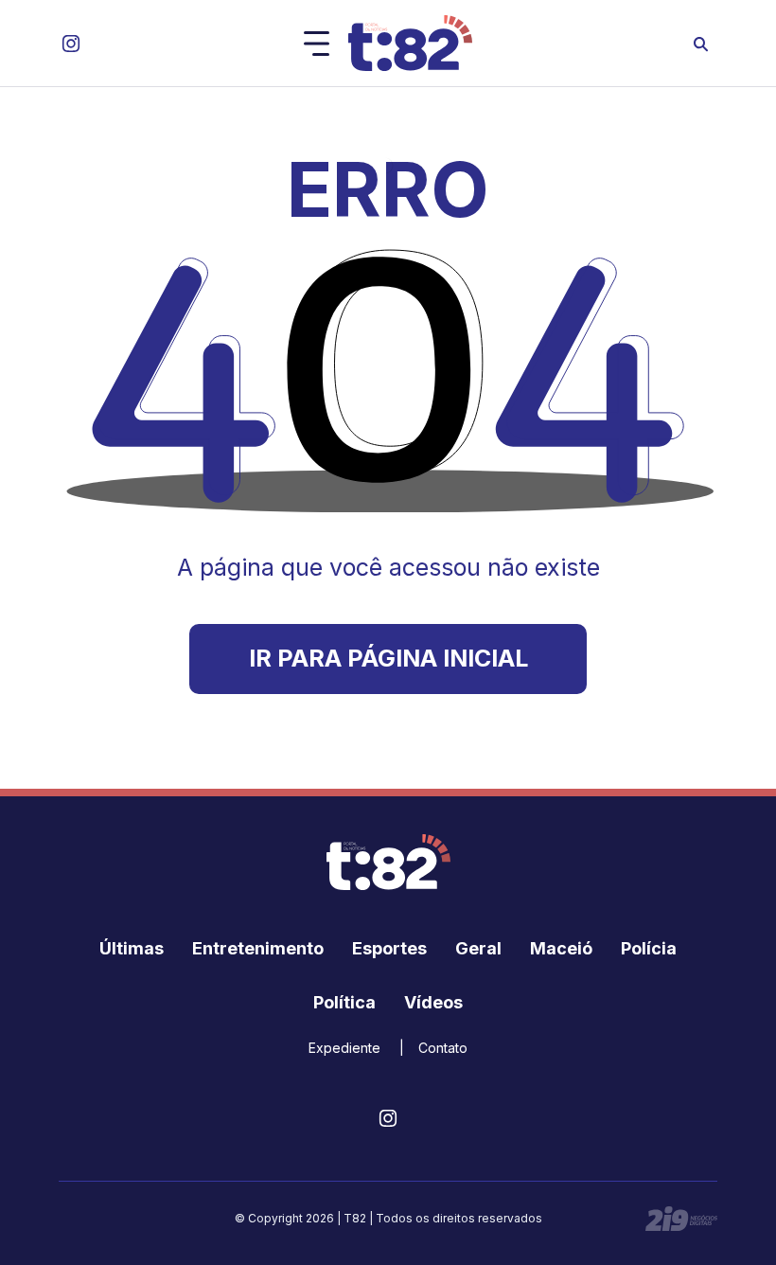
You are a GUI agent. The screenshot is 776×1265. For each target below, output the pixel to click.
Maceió (561, 948)
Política (344, 1002)
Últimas (131, 948)
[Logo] (410, 43)
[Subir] (743, 1241)
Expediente (344, 1048)
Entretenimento (258, 948)
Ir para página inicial (388, 658)
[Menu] (316, 43)
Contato (442, 1048)
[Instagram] (71, 43)
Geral (478, 948)
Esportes (389, 948)
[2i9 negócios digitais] (681, 1218)
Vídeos (433, 1002)
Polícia (649, 948)
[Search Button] (701, 43)
